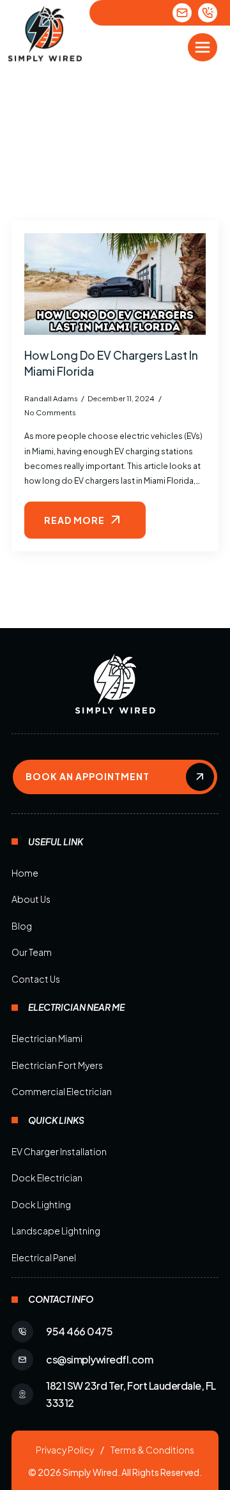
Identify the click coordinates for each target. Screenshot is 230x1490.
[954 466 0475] (207, 12)
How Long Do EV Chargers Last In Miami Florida (111, 363)
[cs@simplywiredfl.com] (182, 12)
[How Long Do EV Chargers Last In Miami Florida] (115, 284)
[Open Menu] (202, 47)
